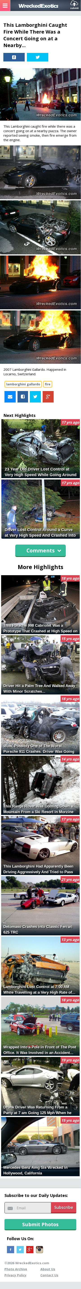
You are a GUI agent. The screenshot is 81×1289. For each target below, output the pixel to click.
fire (47, 384)
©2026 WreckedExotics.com (26, 1263)
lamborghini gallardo (23, 384)
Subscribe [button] (63, 1207)
